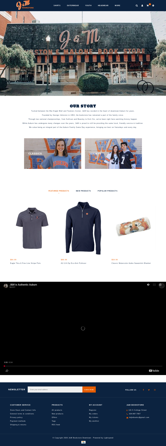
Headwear (103, 5)
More (117, 5)
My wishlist (94, 421)
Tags (54, 421)
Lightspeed (108, 438)
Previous (9, 60)
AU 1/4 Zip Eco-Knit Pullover (73, 263)
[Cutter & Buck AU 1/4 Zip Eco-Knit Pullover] (83, 228)
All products (57, 410)
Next (157, 60)
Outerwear (73, 5)
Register (92, 410)
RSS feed (56, 425)
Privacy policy (16, 417)
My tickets (93, 417)
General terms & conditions (22, 414)
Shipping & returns (18, 425)
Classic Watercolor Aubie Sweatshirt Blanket (131, 263)
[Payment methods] (82, 442)
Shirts (57, 5)
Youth (88, 5)
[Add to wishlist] (18, 267)
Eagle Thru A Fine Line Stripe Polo (25, 263)
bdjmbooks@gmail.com (139, 417)
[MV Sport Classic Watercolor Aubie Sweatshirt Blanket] (134, 228)
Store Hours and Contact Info (23, 410)
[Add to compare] (23, 267)
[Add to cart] (12, 267)
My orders (93, 414)
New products (58, 414)
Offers (54, 417)
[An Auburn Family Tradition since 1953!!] (25, 5)
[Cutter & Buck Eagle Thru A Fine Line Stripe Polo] (32, 228)
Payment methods (18, 421)
